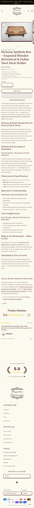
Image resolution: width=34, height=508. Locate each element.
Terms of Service (8, 442)
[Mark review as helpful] (31, 338)
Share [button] (5, 303)
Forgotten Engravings (15, 505)
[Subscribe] (29, 476)
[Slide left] (13, 46)
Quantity (3, 81)
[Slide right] (20, 46)
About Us (5, 409)
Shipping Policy (7, 438)
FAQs (4, 417)
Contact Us (6, 413)
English (25, 493)
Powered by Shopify (22, 505)
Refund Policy (7, 435)
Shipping (3, 69)
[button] (2, 11)
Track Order (6, 420)
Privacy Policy (7, 431)
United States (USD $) (11, 493)
